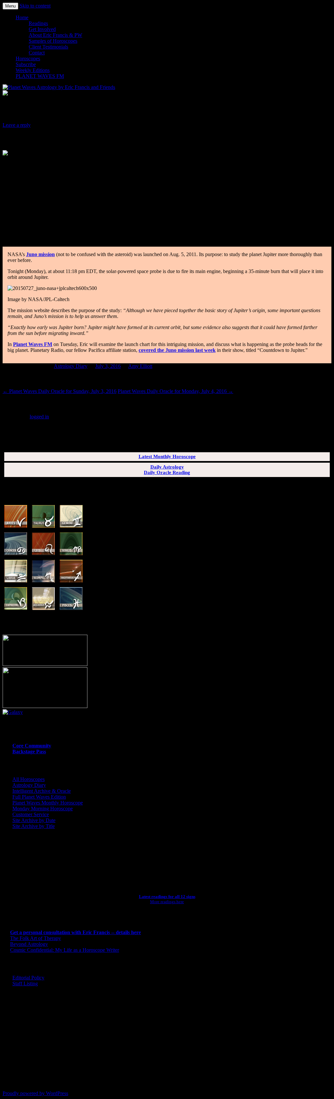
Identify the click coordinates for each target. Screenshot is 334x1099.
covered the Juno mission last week (177, 350)
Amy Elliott (140, 366)
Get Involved (42, 29)
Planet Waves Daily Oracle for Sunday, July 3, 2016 (59, 391)
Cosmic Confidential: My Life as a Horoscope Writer (64, 950)
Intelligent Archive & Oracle (41, 791)
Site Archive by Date (33, 820)
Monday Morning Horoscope (42, 808)
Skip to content (35, 5)
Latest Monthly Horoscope (167, 456)
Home (22, 17)
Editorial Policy (28, 977)
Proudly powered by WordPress (35, 1093)
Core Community (31, 745)
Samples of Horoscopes (53, 41)
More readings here (167, 901)
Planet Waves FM (32, 344)
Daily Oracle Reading (167, 472)
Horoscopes (28, 58)
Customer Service (30, 814)
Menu (10, 6)
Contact (37, 52)
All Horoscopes (28, 779)
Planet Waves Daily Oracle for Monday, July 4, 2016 (175, 391)
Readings (38, 23)
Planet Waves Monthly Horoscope (47, 802)
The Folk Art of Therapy (35, 938)
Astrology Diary (70, 366)
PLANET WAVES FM (40, 76)
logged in (39, 416)
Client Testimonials (48, 47)
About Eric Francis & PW (55, 35)
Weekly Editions (33, 70)
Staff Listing (25, 983)
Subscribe (26, 64)
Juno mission (40, 254)
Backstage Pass (29, 751)
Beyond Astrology (29, 944)
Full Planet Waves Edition (39, 797)
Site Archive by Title (33, 826)
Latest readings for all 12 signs (167, 896)
